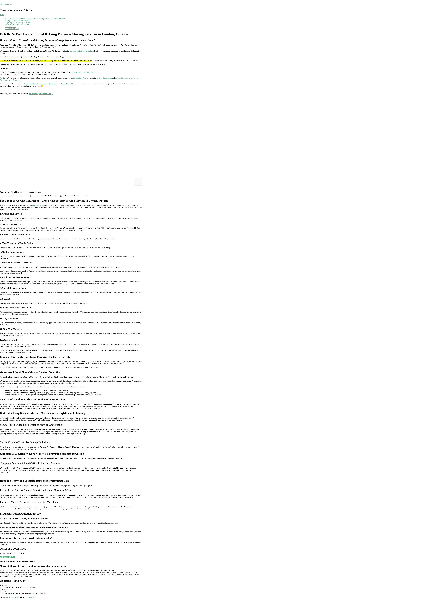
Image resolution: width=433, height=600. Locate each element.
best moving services (104, 78)
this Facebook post (31, 84)
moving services (38, 205)
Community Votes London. (9, 80)
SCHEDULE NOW (7, 557)
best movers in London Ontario (82, 51)
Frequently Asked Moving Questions (18, 23)
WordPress (31, 597)
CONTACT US (10, 27)
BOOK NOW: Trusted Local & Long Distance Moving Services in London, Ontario (35, 19)
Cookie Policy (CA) (12, 29)
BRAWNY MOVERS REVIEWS (17, 25)
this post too (65, 84)
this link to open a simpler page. (41, 94)
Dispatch (15, 597)
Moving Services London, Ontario (17, 21)
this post (43, 84)
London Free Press (79, 78)
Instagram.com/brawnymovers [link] (84, 72)
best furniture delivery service (125, 78)
